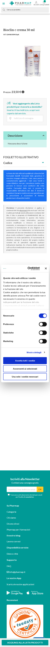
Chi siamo (11, 517)
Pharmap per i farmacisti (18, 529)
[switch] (43, 324)
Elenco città (12, 553)
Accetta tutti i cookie (25, 360)
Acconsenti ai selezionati (25, 368)
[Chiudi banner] (46, 268)
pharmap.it (24, 210)
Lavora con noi (13, 541)
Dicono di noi (13, 523)
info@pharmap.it (17, 572)
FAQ (9, 566)
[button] (3, 3)
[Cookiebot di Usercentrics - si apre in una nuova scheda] (29, 268)
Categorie (11, 511)
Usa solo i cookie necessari (25, 377)
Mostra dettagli (34, 352)
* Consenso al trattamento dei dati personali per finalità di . (26, 496)
